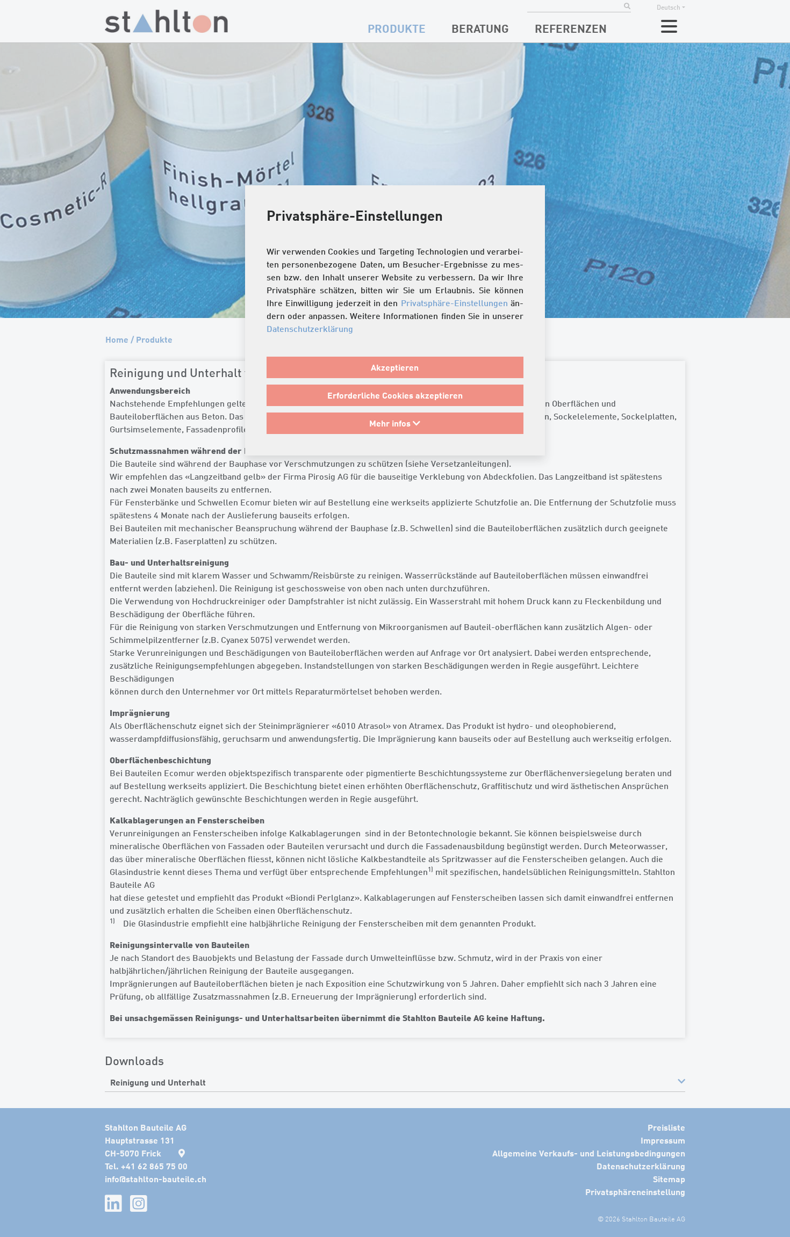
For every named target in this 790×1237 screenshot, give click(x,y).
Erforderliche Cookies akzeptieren (395, 395)
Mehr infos (391, 423)
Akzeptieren (395, 367)
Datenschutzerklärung (310, 328)
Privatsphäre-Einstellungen (454, 303)
